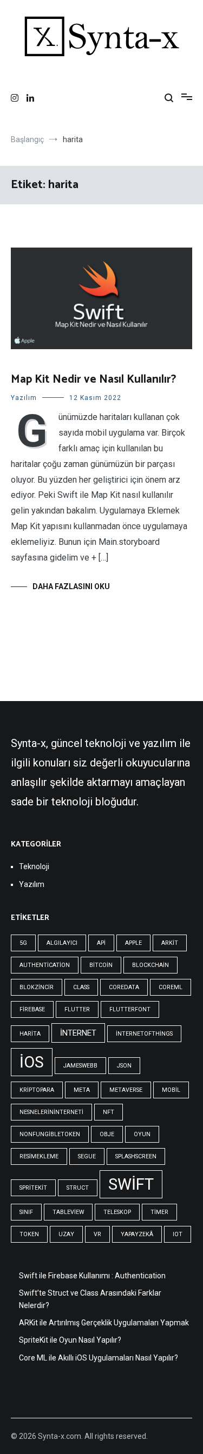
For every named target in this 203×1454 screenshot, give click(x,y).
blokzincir (36, 987)
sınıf (26, 1212)
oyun (142, 1134)
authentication (44, 965)
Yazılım (24, 398)
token (29, 1234)
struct (78, 1187)
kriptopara (36, 1089)
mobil (171, 1089)
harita (30, 1033)
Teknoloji (34, 866)
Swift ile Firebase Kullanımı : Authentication (92, 1275)
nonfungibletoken (49, 1134)
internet (78, 1033)
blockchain (150, 965)
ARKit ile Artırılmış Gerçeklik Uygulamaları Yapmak (104, 1322)
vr (97, 1234)
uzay (66, 1234)
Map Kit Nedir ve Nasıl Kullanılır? (93, 379)
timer (159, 1212)
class (81, 987)
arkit (169, 942)
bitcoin (101, 965)
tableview (68, 1212)
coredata (124, 987)
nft (108, 1112)
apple (133, 942)
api (101, 942)
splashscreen (135, 1156)
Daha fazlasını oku (71, 586)
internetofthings (144, 1033)
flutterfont (129, 1009)
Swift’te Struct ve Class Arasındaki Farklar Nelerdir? (90, 1299)
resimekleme (38, 1156)
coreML (170, 987)
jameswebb (80, 1065)
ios (31, 1062)
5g (23, 942)
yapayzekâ (137, 1234)
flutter (77, 1009)
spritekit (33, 1187)
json (124, 1065)
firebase (32, 1009)
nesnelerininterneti (51, 1112)
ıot (177, 1234)
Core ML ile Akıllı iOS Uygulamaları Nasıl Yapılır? (98, 1357)
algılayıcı (62, 942)
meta (82, 1089)
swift (131, 1184)
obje (107, 1134)
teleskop (117, 1212)
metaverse (125, 1089)
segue (87, 1156)
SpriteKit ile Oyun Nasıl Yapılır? (70, 1340)
